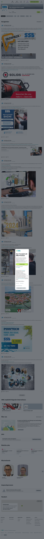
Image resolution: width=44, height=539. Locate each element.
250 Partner (23, 270)
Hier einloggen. (18, 267)
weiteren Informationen (21, 278)
